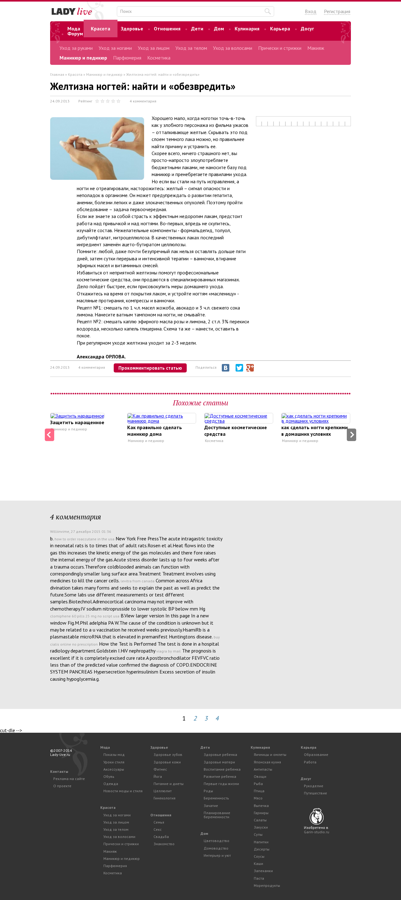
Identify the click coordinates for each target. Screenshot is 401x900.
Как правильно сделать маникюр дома (154, 430)
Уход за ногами (115, 47)
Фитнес (160, 769)
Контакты (59, 771)
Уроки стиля (113, 762)
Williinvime (59, 531)
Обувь (108, 776)
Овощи (260, 776)
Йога (158, 776)
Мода (73, 28)
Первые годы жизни (221, 784)
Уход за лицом (153, 47)
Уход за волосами (232, 47)
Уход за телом (191, 47)
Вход (310, 11)
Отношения (167, 28)
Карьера (280, 28)
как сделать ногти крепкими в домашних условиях (314, 430)
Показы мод (114, 754)
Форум (75, 33)
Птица (259, 791)
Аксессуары (113, 769)
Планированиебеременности (217, 815)
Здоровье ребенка (220, 754)
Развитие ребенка (220, 776)
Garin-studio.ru (316, 832)
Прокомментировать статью (150, 368)
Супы (258, 834)
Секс (158, 829)
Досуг (307, 28)
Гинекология (164, 798)
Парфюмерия (127, 57)
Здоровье (132, 28)
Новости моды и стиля (123, 791)
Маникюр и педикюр (83, 57)
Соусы (259, 856)
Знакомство (164, 844)
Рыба (258, 784)
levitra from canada (137, 581)
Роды (208, 791)
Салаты (260, 820)
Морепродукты (267, 885)
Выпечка (261, 806)
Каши (258, 863)
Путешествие (315, 793)
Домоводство (216, 848)
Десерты (261, 849)
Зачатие (211, 806)
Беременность (216, 798)
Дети (197, 28)
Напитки (261, 842)
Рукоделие (313, 786)
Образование (316, 754)
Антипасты (263, 769)
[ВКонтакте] (225, 368)
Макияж (315, 47)
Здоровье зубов (168, 754)
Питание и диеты (169, 784)
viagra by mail (168, 651)
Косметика (158, 57)
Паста (259, 878)
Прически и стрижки (279, 47)
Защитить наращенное (77, 422)
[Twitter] (239, 368)
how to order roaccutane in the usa (84, 539)
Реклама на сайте (69, 779)
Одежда (110, 784)
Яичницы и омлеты (270, 754)
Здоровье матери (219, 762)
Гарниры (261, 813)
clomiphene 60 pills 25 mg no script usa (84, 616)
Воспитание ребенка (222, 769)
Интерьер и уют (217, 855)
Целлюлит (163, 791)
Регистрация (337, 11)
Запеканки (263, 871)
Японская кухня (267, 762)
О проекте (62, 786)
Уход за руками (76, 47)
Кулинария (247, 28)
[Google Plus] (250, 368)
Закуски (261, 827)
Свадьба (161, 837)
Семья (159, 822)
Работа (310, 762)
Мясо (258, 798)
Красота (100, 28)
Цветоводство (216, 841)
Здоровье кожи (167, 762)
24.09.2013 (60, 101)
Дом (219, 28)
